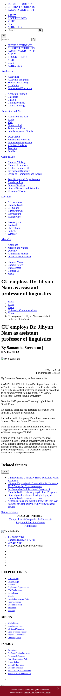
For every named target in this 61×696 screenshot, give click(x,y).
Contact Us (13, 270)
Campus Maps (15, 262)
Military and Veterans (19, 139)
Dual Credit (14, 136)
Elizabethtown (15, 210)
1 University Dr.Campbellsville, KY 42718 (21, 538)
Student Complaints (15, 668)
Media (11, 273)
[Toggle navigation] (3, 36)
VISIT (11, 21)
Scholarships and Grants (20, 131)
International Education (20, 88)
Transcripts (12, 608)
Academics (13, 76)
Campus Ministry (17, 162)
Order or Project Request (17, 632)
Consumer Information (16, 656)
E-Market (11, 584)
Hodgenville (14, 216)
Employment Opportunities (18, 587)
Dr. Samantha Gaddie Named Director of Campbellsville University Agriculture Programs (32, 491)
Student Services (16, 185)
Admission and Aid (18, 116)
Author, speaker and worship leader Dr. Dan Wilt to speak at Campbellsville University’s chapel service (33, 504)
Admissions (31, 525)
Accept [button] (47, 692)
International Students (19, 171)
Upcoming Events (17, 191)
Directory (13, 250)
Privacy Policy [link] (30, 692)
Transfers (12, 148)
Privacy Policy (13, 662)
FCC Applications (15, 590)
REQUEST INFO (17, 18)
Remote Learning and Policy (19, 599)
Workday (11, 611)
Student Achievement (16, 665)
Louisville (13, 225)
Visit (10, 122)
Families (12, 151)
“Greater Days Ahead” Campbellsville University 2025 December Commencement (33, 485)
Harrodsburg (14, 213)
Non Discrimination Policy (18, 659)
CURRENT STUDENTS (21, 7)
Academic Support (17, 93)
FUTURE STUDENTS (20, 4)
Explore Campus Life (19, 168)
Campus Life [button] (8, 156)
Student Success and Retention (23, 188)
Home (11, 301)
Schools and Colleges (19, 82)
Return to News (9, 512)
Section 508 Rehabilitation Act (19, 674)
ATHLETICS (15, 27)
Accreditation (13, 650)
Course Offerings (17, 105)
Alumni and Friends (18, 253)
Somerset (12, 231)
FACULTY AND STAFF (21, 9)
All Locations (15, 202)
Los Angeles (14, 222)
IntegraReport (13, 593)
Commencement (16, 102)
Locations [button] (6, 196)
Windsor (12, 233)
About (11, 304)
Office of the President (19, 256)
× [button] (58, 688)
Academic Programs (18, 79)
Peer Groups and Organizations (24, 179)
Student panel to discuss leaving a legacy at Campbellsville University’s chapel (30, 496)
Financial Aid (15, 125)
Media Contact (13, 623)
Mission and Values (18, 247)
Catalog (12, 99)
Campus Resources (17, 165)
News (11, 313)
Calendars (13, 96)
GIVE (11, 24)
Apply (11, 119)
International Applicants (20, 142)
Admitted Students (17, 145)
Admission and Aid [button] (11, 111)
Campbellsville (15, 205)
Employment (14, 267)
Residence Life (15, 182)
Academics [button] (7, 71)
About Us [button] (6, 239)
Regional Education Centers (30, 522)
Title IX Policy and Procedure (19, 671)
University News (14, 638)
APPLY (12, 15)
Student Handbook (15, 605)
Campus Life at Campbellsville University (30, 519)
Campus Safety (15, 265)
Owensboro (14, 228)
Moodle (11, 596)
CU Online (13, 85)
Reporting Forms (14, 602)
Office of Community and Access (25, 174)
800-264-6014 (15, 542)
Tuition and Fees (16, 128)
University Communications (22, 310)
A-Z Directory (13, 578)
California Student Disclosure (19, 653)
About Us (13, 244)
